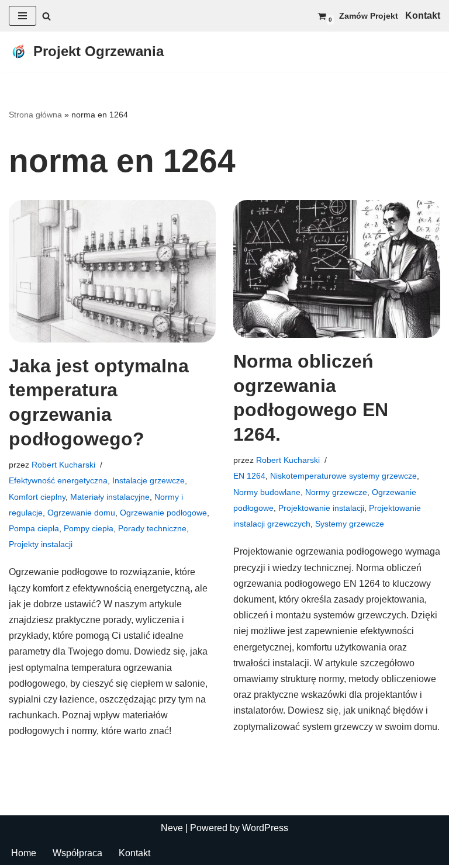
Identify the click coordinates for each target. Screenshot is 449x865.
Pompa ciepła (34, 528)
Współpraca (77, 853)
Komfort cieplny (37, 496)
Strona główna (35, 114)
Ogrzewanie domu (81, 512)
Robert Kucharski (63, 464)
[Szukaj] (46, 16)
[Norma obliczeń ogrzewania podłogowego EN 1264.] (336, 269)
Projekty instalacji (40, 544)
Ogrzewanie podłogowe (163, 512)
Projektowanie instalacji (321, 508)
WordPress (265, 828)
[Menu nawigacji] (22, 16)
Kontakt (134, 853)
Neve (172, 828)
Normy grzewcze (336, 492)
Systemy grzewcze (349, 523)
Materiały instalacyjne (110, 496)
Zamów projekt (368, 15)
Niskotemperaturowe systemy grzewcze (343, 475)
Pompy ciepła (88, 528)
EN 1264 (249, 475)
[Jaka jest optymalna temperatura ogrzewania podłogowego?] (112, 271)
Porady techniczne (152, 528)
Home (23, 853)
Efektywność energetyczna (58, 480)
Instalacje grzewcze (148, 480)
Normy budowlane (267, 492)
